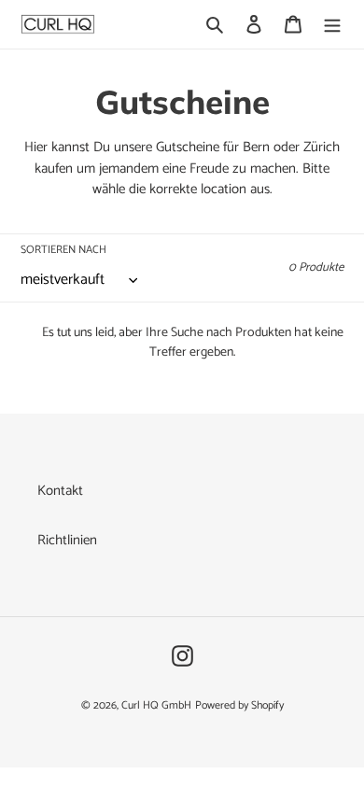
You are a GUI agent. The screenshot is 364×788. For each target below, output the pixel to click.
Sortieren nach (63, 250)
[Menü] (332, 25)
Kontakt (60, 490)
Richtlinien (67, 540)
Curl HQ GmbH (156, 705)
